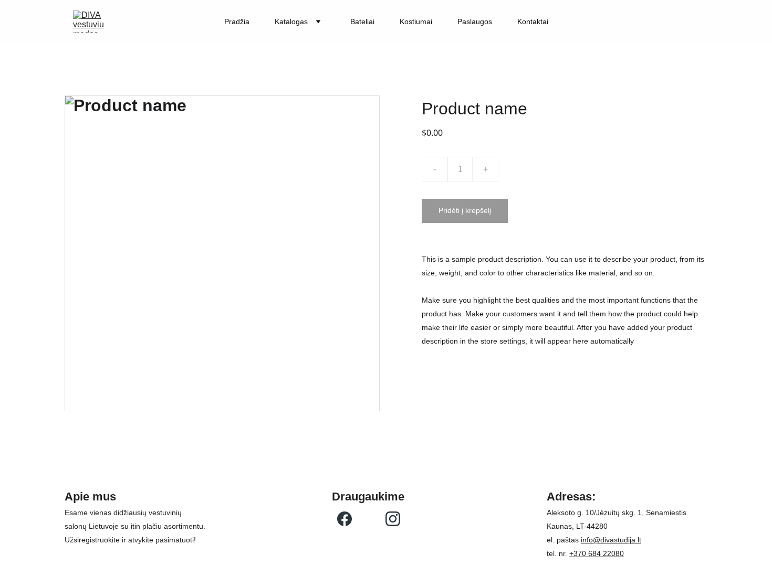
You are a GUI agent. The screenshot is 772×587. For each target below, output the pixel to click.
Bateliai (362, 21)
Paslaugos (474, 21)
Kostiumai (416, 21)
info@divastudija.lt (611, 540)
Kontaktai (532, 21)
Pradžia (236, 21)
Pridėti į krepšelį (465, 210)
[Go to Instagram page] (392, 518)
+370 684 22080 (596, 553)
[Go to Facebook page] (344, 518)
